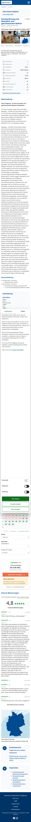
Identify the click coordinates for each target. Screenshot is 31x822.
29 (9, 524)
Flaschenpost (15, 809)
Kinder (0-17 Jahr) (6, 550)
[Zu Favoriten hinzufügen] (29, 29)
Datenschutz (16, 804)
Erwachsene (5, 543)
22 (9, 521)
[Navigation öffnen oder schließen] (29, 2)
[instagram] (17, 817)
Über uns (15, 798)
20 (26, 518)
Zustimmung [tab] (8, 311)
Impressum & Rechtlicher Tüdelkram (15, 795)
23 (13, 521)
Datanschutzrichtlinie (18, 349)
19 (23, 518)
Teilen (28, 19)
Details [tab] (23, 311)
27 (26, 521)
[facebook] (14, 817)
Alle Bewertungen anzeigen (15, 704)
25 (19, 521)
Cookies (15, 806)
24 (16, 521)
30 (13, 524)
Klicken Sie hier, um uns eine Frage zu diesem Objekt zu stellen (18, 758)
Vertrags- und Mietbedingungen (15, 587)
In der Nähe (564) (8, 14)
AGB (15, 801)
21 (6, 521)
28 (6, 524)
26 (23, 521)
